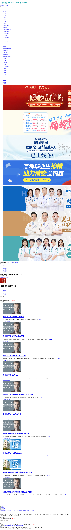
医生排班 (4, 80)
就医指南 (21, 510)
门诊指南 (5, 271)
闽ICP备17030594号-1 (4, 528)
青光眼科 (4, 72)
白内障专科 (5, 62)
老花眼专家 (5, 27)
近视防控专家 (5, 50)
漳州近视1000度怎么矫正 (12, 453)
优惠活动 (4, 21)
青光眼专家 (5, 52)
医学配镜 (4, 70)
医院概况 (4, 11)
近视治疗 (6, 525)
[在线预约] (35, 507)
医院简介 (4, 13)
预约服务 (4, 291)
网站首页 (2, 510)
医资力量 (5, 268)
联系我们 (4, 83)
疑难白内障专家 (6, 31)
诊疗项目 (4, 58)
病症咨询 (4, 293)
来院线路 (4, 82)
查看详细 (4, 321)
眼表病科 (4, 68)
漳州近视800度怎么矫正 (12, 414)
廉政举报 (32, 510)
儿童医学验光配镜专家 (7, 56)
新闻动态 (4, 17)
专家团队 (4, 23)
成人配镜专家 (5, 54)
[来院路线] (35, 508)
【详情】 (40, 319)
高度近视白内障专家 (7, 29)
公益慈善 (5, 270)
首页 (8, 262)
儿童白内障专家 (6, 33)
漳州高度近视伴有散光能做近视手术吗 (18, 395)
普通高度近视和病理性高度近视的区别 (18, 492)
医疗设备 (4, 15)
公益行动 (4, 74)
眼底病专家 (5, 35)
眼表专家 (4, 44)
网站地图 (2, 519)
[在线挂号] (35, 506)
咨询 (7, 321)
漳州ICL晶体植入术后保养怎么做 (16, 433)
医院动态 (4, 19)
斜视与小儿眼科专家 (7, 48)
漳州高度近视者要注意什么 (13, 317)
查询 (3, 292)
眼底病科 (4, 64)
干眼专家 (4, 46)
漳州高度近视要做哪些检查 (13, 336)
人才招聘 (6, 5)
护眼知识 (13, 510)
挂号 (9, 321)
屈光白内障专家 (6, 25)
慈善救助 (13, 525)
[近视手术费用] (35, 505)
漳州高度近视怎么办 (11, 375)
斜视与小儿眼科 (6, 66)
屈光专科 (4, 60)
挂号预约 (2, 5)
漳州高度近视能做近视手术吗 (14, 356)
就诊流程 (4, 78)
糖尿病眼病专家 (6, 37)
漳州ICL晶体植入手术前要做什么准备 (17, 472)
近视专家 (4, 39)
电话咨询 (4, 294)
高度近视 (16, 262)
